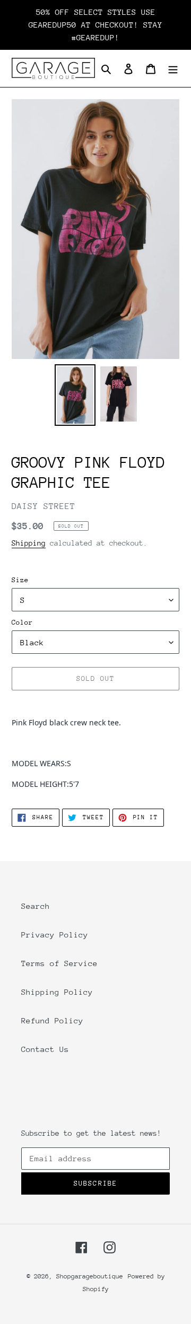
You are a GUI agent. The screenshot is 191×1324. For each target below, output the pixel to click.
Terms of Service (59, 963)
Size (20, 580)
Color (22, 622)
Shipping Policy (57, 991)
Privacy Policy (54, 934)
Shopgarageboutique (89, 1276)
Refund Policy (52, 1020)
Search (35, 905)
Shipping (29, 543)
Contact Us (45, 1049)
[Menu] (173, 68)
